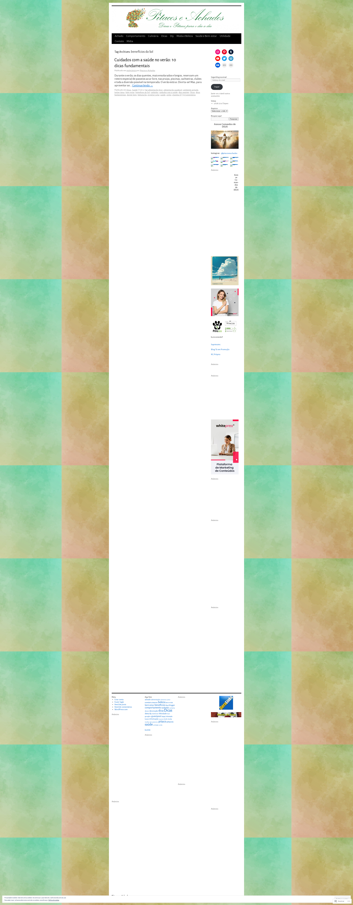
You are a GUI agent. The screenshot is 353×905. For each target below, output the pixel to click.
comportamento (153, 707)
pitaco (162, 721)
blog (167, 705)
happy (163, 716)
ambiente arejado (190, 90)
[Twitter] (224, 58)
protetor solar (153, 95)
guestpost (156, 716)
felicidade (163, 714)
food (168, 713)
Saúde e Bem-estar (206, 36)
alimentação (155, 700)
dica (161, 710)
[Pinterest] (224, 51)
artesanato (154, 702)
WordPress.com (121, 709)
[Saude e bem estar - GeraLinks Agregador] (226, 703)
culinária (172, 708)
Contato (119, 41)
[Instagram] (217, 51)
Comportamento (135, 36)
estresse (155, 714)
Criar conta (119, 700)
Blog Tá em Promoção (220, 349)
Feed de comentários (123, 707)
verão (168, 95)
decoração (153, 711)
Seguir (217, 87)
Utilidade (225, 36)
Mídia (130, 41)
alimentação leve (155, 90)
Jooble (147, 730)
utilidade (156, 725)
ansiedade (148, 702)
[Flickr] (217, 65)
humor (147, 719)
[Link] (224, 65)
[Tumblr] (230, 51)
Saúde (134, 90)
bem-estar (129, 92)
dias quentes (184, 92)
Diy (172, 36)
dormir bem (132, 95)
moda (170, 719)
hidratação (142, 95)
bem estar (149, 705)
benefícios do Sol (142, 92)
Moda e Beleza (184, 36)
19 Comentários (189, 95)
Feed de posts (120, 704)
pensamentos (154, 722)
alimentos (164, 699)
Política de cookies (53, 900)
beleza (161, 702)
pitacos (170, 722)
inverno (161, 719)
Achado (119, 36)
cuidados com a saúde (168, 92)
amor (168, 699)
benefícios (160, 705)
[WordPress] (230, 58)
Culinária (153, 36)
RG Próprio (215, 354)
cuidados (154, 92)
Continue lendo (142, 85)
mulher (147, 722)
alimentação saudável (173, 90)
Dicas (164, 36)
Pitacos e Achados (147, 71)
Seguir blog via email (219, 77)
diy (150, 714)
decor (147, 711)
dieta (147, 714)
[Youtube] (217, 58)
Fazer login (119, 702)
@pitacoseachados (229, 153)
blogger (172, 705)
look (165, 719)
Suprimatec (215, 344)
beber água (119, 92)
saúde (162, 95)
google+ (148, 716)
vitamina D (176, 95)
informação (153, 719)
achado (148, 700)
